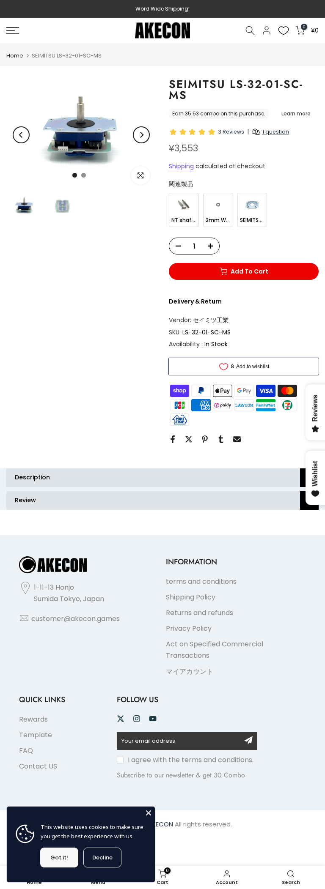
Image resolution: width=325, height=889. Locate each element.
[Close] (148, 813)
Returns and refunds (199, 613)
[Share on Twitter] (189, 439)
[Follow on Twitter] (120, 719)
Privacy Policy (189, 628)
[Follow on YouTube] (153, 719)
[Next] (141, 134)
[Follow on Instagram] (136, 719)
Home (14, 55)
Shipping (181, 166)
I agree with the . (190, 760)
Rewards (33, 719)
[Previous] (21, 134)
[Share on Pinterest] (205, 439)
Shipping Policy (190, 597)
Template (35, 735)
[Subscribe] (248, 740)
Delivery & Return (195, 301)
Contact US (38, 766)
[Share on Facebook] (172, 439)
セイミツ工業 (211, 320)
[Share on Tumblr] (221, 439)
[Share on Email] (237, 439)
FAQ (26, 750)
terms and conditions (201, 581)
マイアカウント (189, 671)
